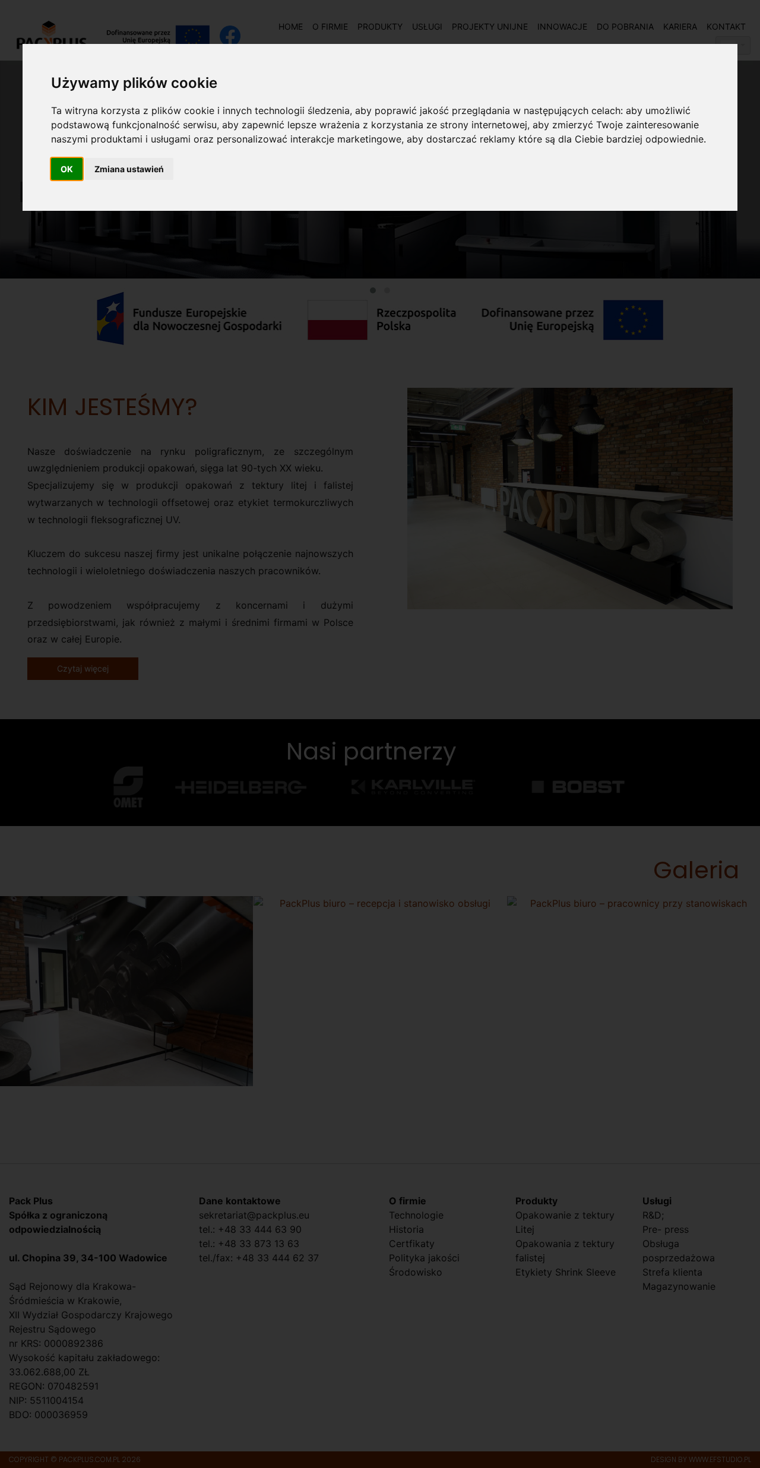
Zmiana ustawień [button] (129, 169)
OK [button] (67, 169)
